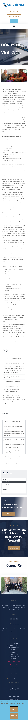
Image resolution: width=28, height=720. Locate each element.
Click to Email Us (14, 664)
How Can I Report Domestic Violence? (14, 444)
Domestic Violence (6, 481)
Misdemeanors (6, 492)
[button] (14, 26)
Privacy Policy (14, 667)
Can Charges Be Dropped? (12, 386)
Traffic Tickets (6, 484)
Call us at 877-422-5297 (14, 661)
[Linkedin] (17, 619)
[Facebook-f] (11, 619)
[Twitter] (14, 619)
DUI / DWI (5, 489)
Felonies (5, 479)
